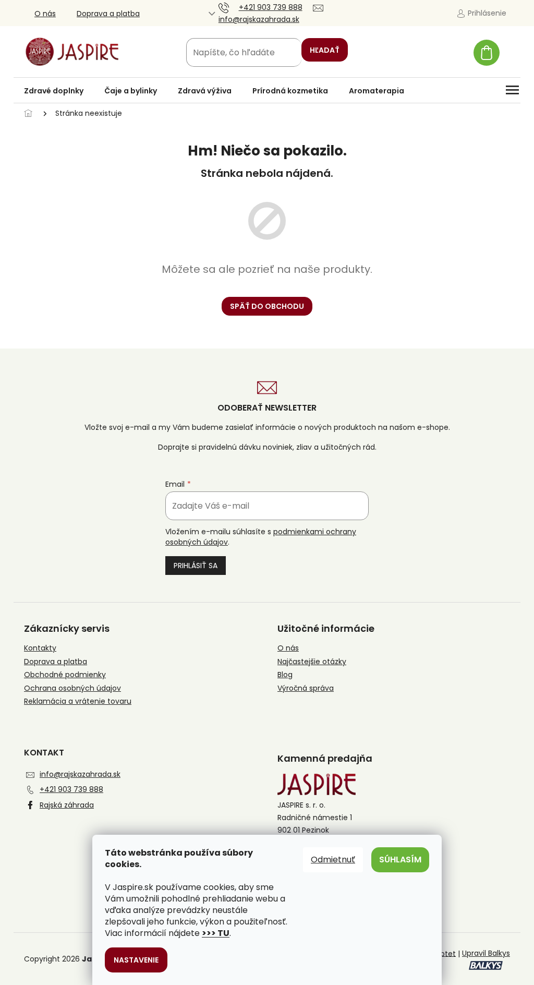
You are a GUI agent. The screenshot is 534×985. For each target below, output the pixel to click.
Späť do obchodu (267, 306)
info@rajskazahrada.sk (80, 774)
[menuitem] (54, 91)
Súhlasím (400, 860)
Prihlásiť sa (195, 565)
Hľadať (324, 50)
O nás (45, 13)
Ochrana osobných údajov (72, 688)
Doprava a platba (108, 13)
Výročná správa (305, 688)
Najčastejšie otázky (311, 662)
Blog (285, 675)
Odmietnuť (333, 860)
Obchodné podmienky (65, 675)
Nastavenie (136, 960)
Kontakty (40, 648)
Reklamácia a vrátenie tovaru (77, 701)
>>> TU (215, 933)
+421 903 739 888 (71, 789)
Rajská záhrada (67, 805)
